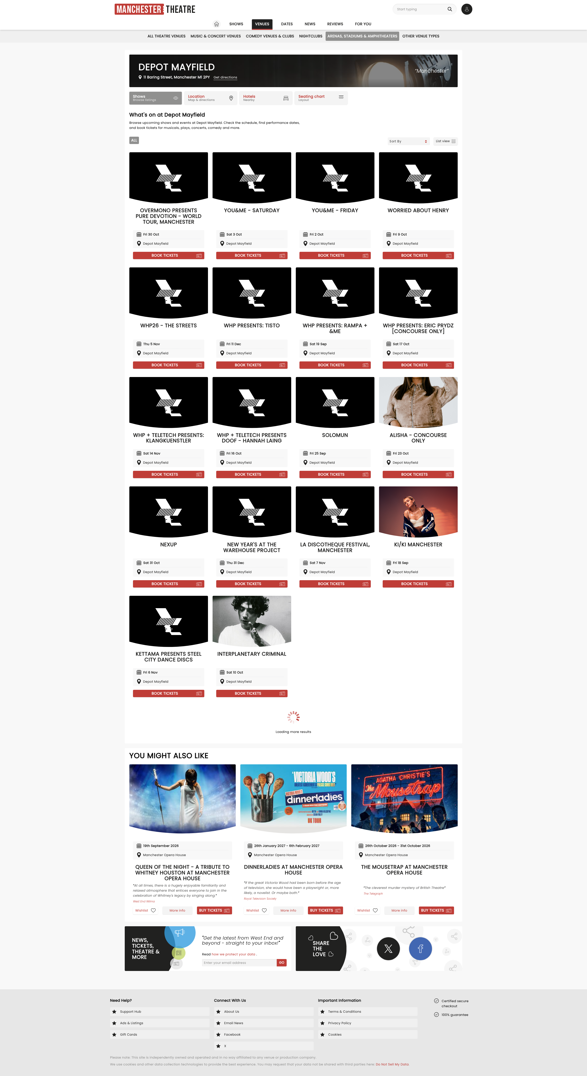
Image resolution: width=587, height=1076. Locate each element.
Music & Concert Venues (216, 36)
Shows (236, 24)
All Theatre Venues (167, 36)
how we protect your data (234, 954)
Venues (262, 24)
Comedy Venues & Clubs (270, 36)
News (310, 24)
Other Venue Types (420, 36)
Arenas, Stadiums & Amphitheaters (362, 36)
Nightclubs (310, 36)
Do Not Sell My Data (392, 1064)
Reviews (335, 24)
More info (177, 910)
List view (443, 141)
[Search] (451, 9)
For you (363, 24)
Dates (287, 24)
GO (281, 962)
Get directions (225, 77)
